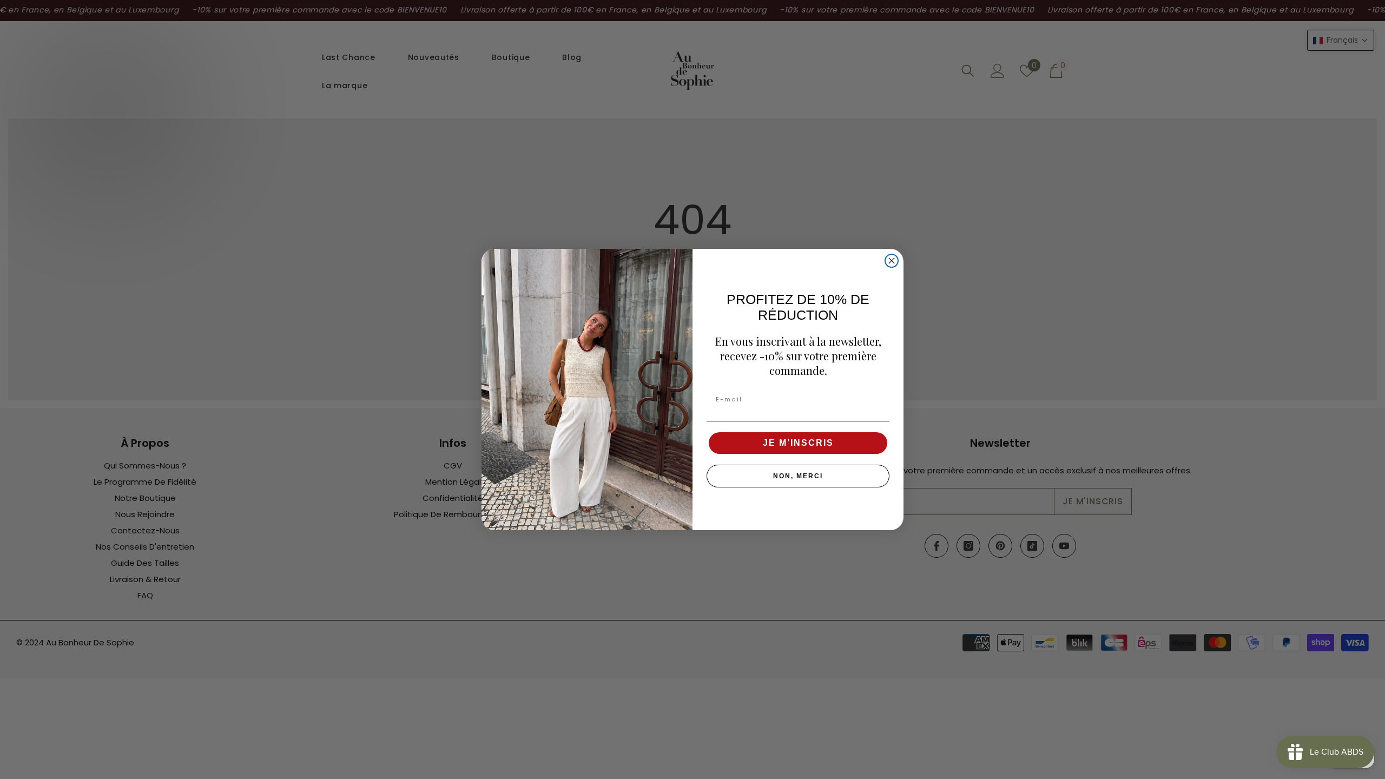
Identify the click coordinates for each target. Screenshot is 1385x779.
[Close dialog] (891, 260)
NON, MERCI (798, 476)
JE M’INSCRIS (798, 442)
